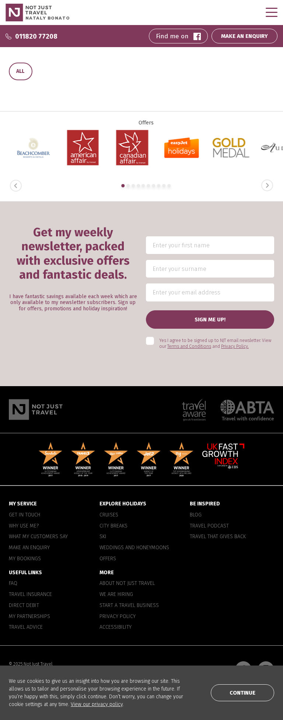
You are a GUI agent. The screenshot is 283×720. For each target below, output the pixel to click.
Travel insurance (30, 594)
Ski (102, 536)
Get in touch (24, 515)
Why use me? (24, 526)
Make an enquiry (29, 547)
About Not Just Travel (127, 583)
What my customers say (38, 536)
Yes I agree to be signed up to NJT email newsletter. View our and (215, 343)
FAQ (13, 583)
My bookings (25, 558)
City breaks (113, 526)
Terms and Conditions (189, 346)
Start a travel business (129, 605)
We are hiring (116, 594)
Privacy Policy (117, 616)
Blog (196, 515)
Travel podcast (209, 526)
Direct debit (24, 605)
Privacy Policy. (235, 346)
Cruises (108, 515)
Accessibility (115, 627)
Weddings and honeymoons (134, 547)
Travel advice (26, 627)
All (20, 71)
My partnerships (29, 616)
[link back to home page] (36, 409)
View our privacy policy (97, 704)
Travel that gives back (218, 536)
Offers (107, 558)
